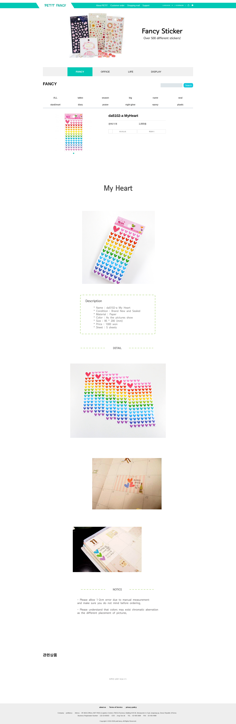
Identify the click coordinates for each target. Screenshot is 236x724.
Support (145, 5)
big (130, 97)
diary (80, 104)
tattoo (80, 97)
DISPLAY (156, 71)
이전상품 (110, 131)
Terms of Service (116, 707)
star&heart (55, 104)
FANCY (80, 71)
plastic (180, 104)
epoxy (155, 104)
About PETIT (102, 5)
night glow (130, 104)
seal (180, 97)
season (105, 97)
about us (102, 707)
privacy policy (131, 707)
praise (105, 104)
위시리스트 (122, 131)
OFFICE (105, 71)
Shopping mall (133, 5)
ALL (55, 97)
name (155, 97)
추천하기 (151, 131)
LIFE (130, 71)
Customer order (117, 5)
